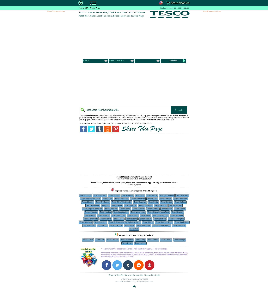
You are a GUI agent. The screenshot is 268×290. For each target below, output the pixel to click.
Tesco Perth (145, 215)
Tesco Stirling (148, 222)
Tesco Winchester (143, 226)
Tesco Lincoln (166, 209)
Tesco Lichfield (153, 209)
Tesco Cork (100, 240)
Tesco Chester (87, 202)
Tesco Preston (105, 219)
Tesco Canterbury (138, 199)
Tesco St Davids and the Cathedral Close (124, 222)
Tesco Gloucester (145, 205)
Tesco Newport (177, 212)
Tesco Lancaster (111, 209)
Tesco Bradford (182, 195)
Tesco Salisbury (145, 219)
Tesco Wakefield (116, 226)
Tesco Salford (131, 219)
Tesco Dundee (166, 202)
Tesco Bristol (107, 199)
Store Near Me (121, 281)
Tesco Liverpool (91, 212)
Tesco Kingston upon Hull (92, 209)
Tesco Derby (153, 202)
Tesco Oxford (133, 215)
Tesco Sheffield (160, 219)
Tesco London (85, 195)
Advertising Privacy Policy (136, 281)
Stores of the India (152, 275)
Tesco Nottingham (118, 215)
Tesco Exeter (117, 205)
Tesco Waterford (127, 240)
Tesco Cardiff (152, 199)
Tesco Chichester (102, 202)
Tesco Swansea (89, 226)
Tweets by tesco (134, 184)
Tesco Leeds (125, 209)
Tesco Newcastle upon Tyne (158, 212)
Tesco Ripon (119, 219)
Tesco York (134, 229)
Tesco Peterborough (160, 215)
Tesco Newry (90, 215)
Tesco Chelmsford (180, 199)
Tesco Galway (166, 240)
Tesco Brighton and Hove (90, 199)
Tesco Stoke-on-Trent (164, 222)
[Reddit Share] (139, 265)
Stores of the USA (116, 275)
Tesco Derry (140, 240)
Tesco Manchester (138, 212)
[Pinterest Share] (149, 265)
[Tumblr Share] (128, 265)
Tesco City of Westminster (121, 202)
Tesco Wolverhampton (161, 226)
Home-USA (83, 8)
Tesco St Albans (86, 222)
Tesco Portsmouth (91, 219)
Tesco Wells (129, 226)
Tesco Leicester (138, 209)
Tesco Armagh (114, 195)
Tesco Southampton (176, 219)
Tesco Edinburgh (92, 205)
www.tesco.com (167, 119)
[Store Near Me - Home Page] (80, 4)
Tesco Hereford (161, 205)
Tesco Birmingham (167, 195)
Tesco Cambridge (121, 199)
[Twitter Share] (117, 265)
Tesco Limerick (112, 240)
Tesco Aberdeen (100, 195)
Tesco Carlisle (165, 199)
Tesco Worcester (179, 226)
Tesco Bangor (127, 195)
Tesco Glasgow (130, 205)
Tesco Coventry (140, 202)
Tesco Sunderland (182, 222)
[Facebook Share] (106, 265)
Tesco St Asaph (100, 222)
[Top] (134, 288)
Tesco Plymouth (177, 215)
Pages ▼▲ (95, 8)
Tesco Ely (105, 205)
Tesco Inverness (175, 205)
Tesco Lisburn (180, 209)
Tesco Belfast (152, 195)
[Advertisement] (134, 37)
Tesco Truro (102, 226)
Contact (150, 281)
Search (179, 110)
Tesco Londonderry (120, 212)
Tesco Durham (180, 202)
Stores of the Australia (134, 275)
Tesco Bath (140, 195)
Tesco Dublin (88, 240)
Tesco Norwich (103, 215)
